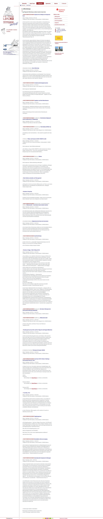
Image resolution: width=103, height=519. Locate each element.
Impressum (62, 518)
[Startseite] (24, 4)
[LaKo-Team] (32, 4)
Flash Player (34, 377)
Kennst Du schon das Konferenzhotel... (59, 54)
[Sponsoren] (48, 4)
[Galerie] (56, 4)
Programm (23, 5)
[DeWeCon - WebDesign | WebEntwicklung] (9, 518)
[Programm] (40, 4)
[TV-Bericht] (64, 4)
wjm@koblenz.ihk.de (12, 54)
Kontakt (66, 518)
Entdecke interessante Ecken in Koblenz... (61, 43)
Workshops (28, 5)
